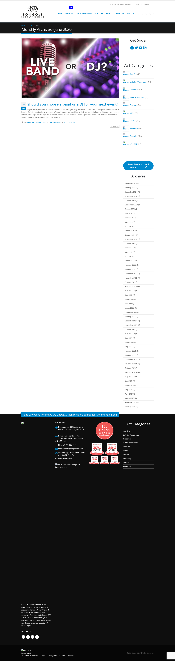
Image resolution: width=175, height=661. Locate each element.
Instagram (37, 637)
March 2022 (129, 308)
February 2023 (130, 265)
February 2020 (130, 402)
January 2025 (130, 188)
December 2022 (131, 274)
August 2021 (130, 334)
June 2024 (129, 218)
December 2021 (131, 321)
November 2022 (131, 278)
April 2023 (129, 256)
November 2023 (131, 239)
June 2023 (129, 248)
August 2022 (130, 291)
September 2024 (131, 205)
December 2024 (131, 192)
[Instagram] (151, 13)
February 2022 (130, 312)
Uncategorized (55, 122)
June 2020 (129, 385)
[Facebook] (139, 13)
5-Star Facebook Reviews (122, 4)
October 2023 (130, 243)
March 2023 (129, 261)
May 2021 (128, 347)
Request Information (31, 656)
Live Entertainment (84, 13)
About (108, 13)
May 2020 (128, 390)
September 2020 (131, 372)
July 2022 (128, 295)
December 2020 (131, 359)
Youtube (32, 637)
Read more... (115, 126)
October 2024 (130, 200)
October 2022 (130, 282)
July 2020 (128, 381)
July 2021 (128, 338)
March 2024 (129, 231)
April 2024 (129, 226)
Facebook (23, 637)
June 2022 (129, 299)
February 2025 (130, 183)
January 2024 (130, 235)
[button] (153, 4)
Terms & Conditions (67, 656)
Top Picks (99, 13)
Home (60, 13)
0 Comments (69, 122)
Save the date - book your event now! (138, 166)
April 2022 (129, 304)
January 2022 (130, 316)
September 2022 (131, 286)
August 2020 (130, 377)
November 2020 (131, 364)
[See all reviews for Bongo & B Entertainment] (70, 466)
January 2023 (130, 269)
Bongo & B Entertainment (36, 122)
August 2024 (130, 209)
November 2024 (131, 196)
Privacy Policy (52, 656)
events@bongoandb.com (73, 449)
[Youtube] (147, 13)
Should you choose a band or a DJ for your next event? (72, 104)
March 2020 (129, 398)
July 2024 (128, 213)
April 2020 (129, 394)
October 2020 (130, 368)
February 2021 (130, 351)
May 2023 (128, 252)
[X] (143, 13)
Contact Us (119, 13)
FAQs (43, 656)
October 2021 (130, 329)
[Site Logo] (32, 11)
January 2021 (130, 355)
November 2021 (131, 325)
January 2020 (130, 407)
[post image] (70, 68)
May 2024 (128, 222)
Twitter (28, 637)
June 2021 (129, 342)
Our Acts (69, 11)
